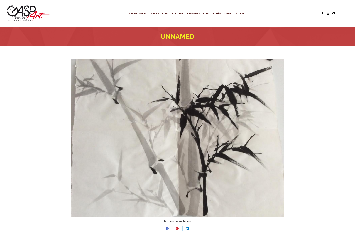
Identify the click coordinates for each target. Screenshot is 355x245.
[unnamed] (177, 138)
